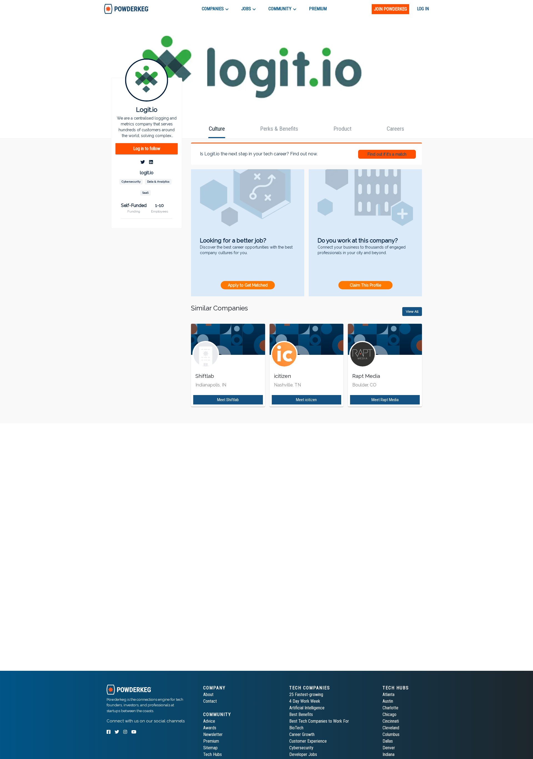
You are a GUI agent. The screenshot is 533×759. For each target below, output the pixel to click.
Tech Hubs (212, 754)
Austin (388, 701)
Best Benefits (301, 714)
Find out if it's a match (387, 154)
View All (412, 311)
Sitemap (210, 747)
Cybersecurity (301, 747)
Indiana (388, 754)
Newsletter (213, 734)
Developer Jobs (303, 754)
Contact (210, 701)
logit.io (147, 173)
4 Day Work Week (304, 701)
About (208, 694)
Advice (209, 721)
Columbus (391, 734)
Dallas (388, 741)
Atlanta (388, 694)
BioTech (296, 727)
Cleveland (391, 727)
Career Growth (302, 734)
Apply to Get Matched (248, 285)
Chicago (389, 714)
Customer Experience (308, 741)
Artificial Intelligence (307, 707)
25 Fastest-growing (306, 694)
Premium (211, 741)
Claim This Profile (365, 285)
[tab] (126, 8)
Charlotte (390, 707)
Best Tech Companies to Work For (319, 721)
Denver (389, 747)
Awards (209, 727)
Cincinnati (391, 721)
